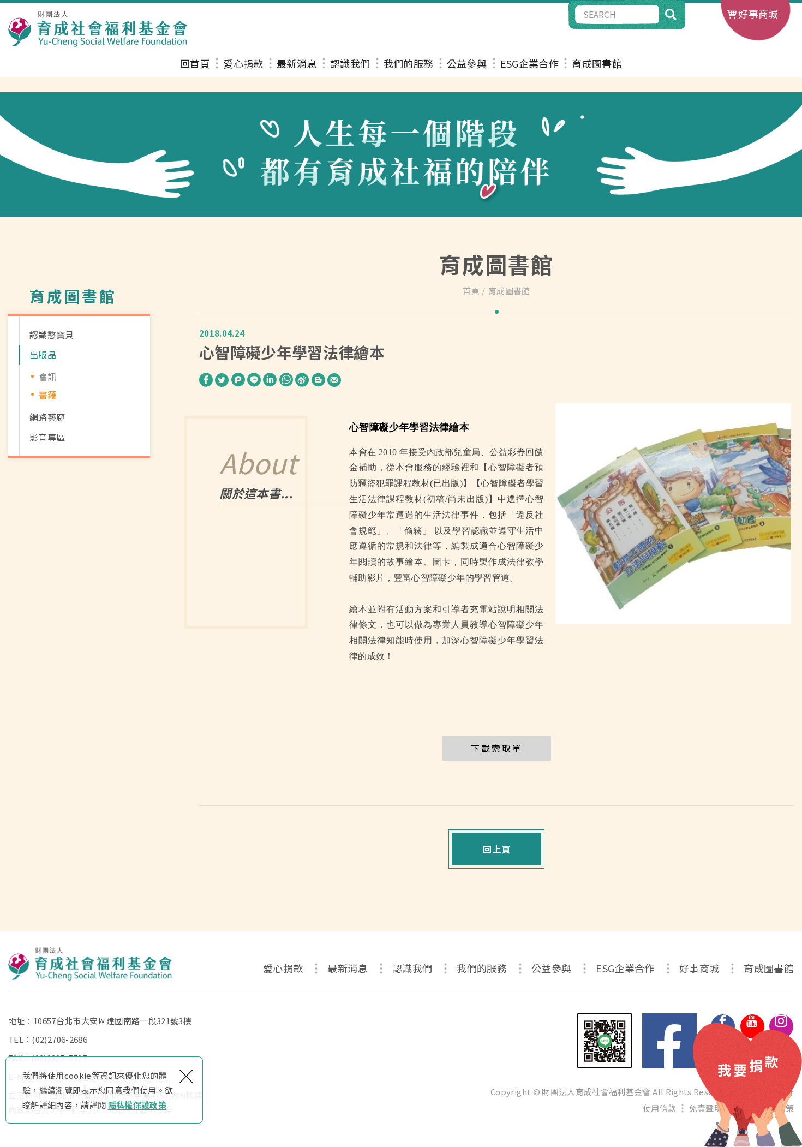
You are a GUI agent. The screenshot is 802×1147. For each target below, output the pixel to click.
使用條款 (659, 1108)
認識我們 (350, 64)
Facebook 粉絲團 (669, 1040)
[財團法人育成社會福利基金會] (97, 29)
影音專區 (47, 437)
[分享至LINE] (254, 379)
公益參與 (467, 64)
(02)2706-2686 (59, 1039)
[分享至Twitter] (222, 379)
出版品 (42, 354)
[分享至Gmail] (334, 379)
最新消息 (296, 64)
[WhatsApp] (286, 380)
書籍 (48, 394)
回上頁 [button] (497, 849)
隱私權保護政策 (137, 1104)
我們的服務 (409, 64)
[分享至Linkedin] (270, 379)
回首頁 (195, 64)
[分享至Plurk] (238, 379)
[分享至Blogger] (318, 379)
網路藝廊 (47, 416)
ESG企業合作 (529, 64)
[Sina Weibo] (302, 380)
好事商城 (758, 14)
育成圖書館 (597, 64)
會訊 (48, 376)
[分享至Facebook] (206, 379)
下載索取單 (497, 748)
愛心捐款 (243, 64)
